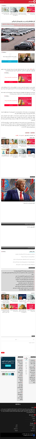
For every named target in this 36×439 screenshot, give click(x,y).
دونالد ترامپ (27, 132)
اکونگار (31, 69)
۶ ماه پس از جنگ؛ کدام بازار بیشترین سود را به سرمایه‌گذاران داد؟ (24, 277)
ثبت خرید (9, 61)
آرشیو (34, 420)
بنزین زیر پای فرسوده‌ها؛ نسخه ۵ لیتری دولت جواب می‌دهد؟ (25, 281)
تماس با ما (33, 416)
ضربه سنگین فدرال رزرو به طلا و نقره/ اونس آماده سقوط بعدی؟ (25, 284)
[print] (16, 135)
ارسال (3, 352)
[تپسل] (1, 52)
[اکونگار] (20, 2)
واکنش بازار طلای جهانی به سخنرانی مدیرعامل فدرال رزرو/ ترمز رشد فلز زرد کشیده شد (32, 370)
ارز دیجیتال (16, 428)
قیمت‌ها (16, 430)
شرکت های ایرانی (32, 424)
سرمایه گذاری (11, 81)
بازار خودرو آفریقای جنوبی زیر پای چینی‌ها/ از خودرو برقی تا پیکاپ (24, 286)
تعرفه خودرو (32, 132)
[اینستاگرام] (18, 404)
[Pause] (19, 61)
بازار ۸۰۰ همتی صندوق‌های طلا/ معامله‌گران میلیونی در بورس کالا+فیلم (20, 396)
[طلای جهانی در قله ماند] (18, 237)
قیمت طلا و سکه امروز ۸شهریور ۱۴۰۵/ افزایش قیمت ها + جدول (25, 276)
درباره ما (33, 418)
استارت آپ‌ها (33, 430)
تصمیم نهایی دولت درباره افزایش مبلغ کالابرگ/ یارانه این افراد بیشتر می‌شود (32, 379)
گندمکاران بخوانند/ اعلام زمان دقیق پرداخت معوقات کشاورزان (20, 370)
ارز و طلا (33, 428)
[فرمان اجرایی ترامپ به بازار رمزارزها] (18, 214)
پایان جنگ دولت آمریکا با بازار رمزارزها (29, 200)
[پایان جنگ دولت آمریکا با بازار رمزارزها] (18, 190)
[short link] (18, 135)
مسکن (16, 426)
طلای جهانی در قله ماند (31, 247)
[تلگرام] (16, 404)
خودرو (34, 426)
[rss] (19, 404)
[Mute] (20, 61)
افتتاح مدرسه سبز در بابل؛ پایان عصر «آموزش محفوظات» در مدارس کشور (23, 288)
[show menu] (3, 1)
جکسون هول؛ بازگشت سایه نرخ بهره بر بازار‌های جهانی (26, 283)
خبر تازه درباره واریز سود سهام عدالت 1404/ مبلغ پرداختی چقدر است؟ (24, 271)
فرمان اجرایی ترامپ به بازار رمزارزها (29, 224)
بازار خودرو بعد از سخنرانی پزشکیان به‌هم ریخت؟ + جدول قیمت (25, 279)
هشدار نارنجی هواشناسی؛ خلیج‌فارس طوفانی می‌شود (26, 289)
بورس (17, 424)
